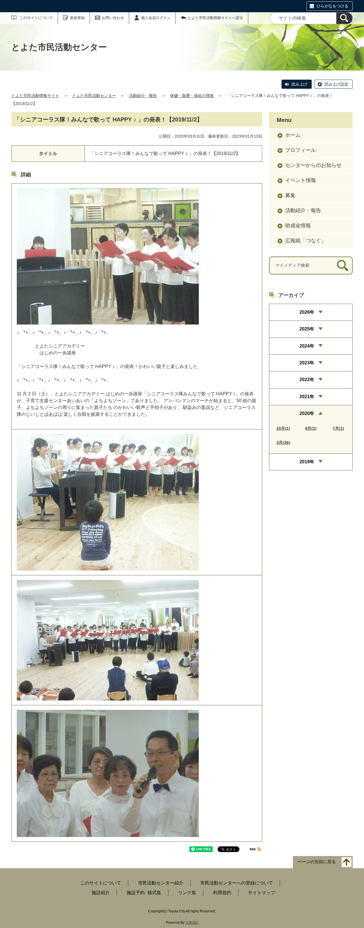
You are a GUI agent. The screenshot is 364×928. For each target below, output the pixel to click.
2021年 (306, 396)
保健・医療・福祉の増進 (192, 95)
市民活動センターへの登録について (236, 883)
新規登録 (77, 18)
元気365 (191, 923)
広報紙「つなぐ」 (305, 240)
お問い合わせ (113, 18)
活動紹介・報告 (143, 95)
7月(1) (338, 428)
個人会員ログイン (156, 18)
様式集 (154, 892)
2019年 (306, 461)
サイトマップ (261, 892)
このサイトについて (36, 18)
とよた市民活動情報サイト (35, 95)
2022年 (306, 379)
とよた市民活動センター (94, 95)
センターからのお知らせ (313, 165)
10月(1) (283, 428)
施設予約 (136, 892)
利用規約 (222, 892)
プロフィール (300, 150)
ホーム (293, 135)
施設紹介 (101, 892)
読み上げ (299, 84)
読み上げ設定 (336, 84)
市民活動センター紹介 (160, 883)
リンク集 (187, 892)
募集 (290, 195)
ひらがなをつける (332, 6)
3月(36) (283, 442)
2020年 (306, 413)
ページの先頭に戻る (316, 861)
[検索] (344, 18)
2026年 (306, 312)
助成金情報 (298, 225)
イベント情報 (300, 180)
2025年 (306, 328)
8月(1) (311, 428)
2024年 (306, 346)
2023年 (306, 362)
